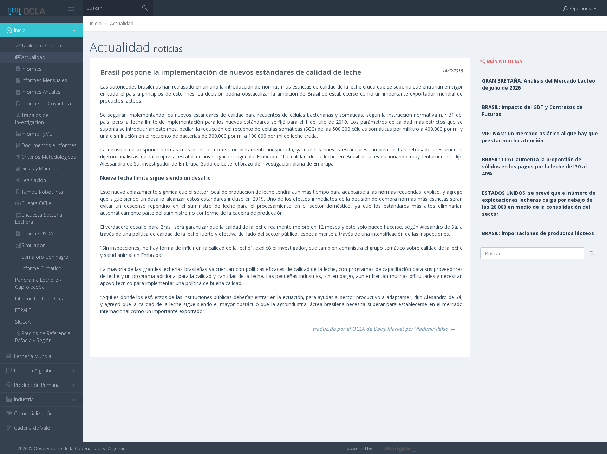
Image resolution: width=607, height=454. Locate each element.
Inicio (96, 23)
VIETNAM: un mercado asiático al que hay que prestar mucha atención (540, 137)
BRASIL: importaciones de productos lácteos (538, 233)
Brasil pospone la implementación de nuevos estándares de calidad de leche (230, 72)
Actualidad (121, 23)
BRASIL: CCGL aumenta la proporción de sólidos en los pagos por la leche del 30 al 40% (534, 166)
